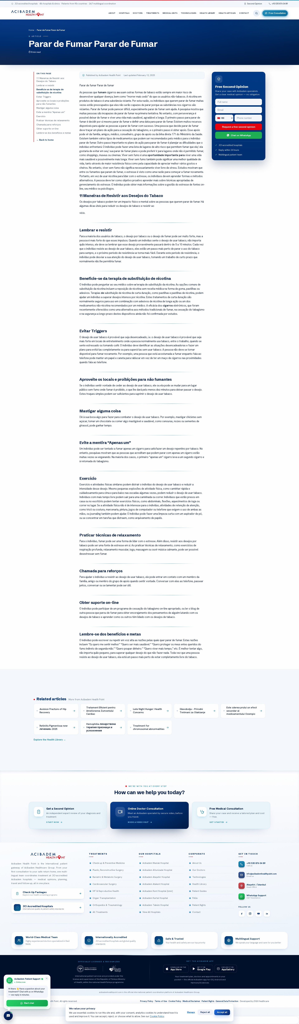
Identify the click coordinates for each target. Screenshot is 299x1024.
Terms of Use (161, 1001)
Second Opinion (254, 3)
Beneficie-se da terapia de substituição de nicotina (50, 91)
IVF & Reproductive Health (106, 891)
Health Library (207, 13)
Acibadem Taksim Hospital (155, 905)
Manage (191, 1012)
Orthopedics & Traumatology (107, 905)
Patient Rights (199, 905)
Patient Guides (199, 891)
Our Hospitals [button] (150, 854)
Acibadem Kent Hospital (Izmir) (157, 891)
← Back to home (45, 139)
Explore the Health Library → (50, 739)
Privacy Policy (146, 1001)
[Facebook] (241, 913)
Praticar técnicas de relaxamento (53, 120)
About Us (197, 863)
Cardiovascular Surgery (104, 884)
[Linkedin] (267, 913)
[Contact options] (8, 1015)
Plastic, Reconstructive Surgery (108, 870)
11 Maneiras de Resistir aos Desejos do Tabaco (50, 80)
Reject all (205, 1012)
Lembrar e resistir (45, 85)
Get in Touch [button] (248, 854)
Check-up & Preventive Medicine (109, 863)
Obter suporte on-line (47, 128)
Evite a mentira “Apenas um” (50, 112)
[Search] (256, 13)
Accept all (222, 1012)
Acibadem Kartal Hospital (155, 898)
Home (31, 30)
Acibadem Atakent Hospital (155, 884)
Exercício (40, 116)
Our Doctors (198, 870)
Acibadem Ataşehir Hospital (156, 877)
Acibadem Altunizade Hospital (157, 870)
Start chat (29, 1003)
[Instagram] (250, 913)
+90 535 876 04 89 (280, 3)
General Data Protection (227, 1001)
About (112, 13)
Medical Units (170, 13)
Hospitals (124, 13)
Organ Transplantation (104, 898)
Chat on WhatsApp (241, 135)
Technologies (188, 13)
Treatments (152, 13)
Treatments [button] (98, 854)
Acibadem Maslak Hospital (155, 863)
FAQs (195, 898)
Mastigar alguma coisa (47, 108)
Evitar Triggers (43, 96)
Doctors (138, 13)
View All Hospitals (151, 912)
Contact (244, 13)
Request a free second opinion (238, 127)
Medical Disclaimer (191, 1001)
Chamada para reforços (48, 124)
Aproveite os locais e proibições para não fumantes (52, 102)
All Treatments (100, 912)
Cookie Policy (174, 1001)
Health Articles (227, 13)
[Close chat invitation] (47, 978)
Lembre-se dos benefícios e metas (53, 132)
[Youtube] (258, 913)
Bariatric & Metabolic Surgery (107, 877)
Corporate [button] (197, 854)
